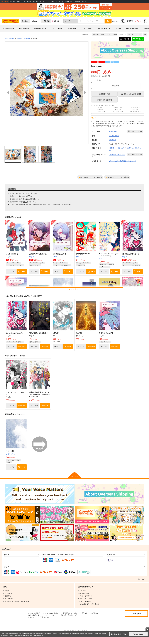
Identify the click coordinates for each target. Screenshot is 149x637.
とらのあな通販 (9, 38)
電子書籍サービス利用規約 (90, 613)
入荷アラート (136, 131)
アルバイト (85, 2)
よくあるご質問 (64, 2)
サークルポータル (32, 2)
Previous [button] (8, 92)
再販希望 (115, 85)
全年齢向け (25, 21)
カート (22, 271)
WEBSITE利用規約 (34, 613)
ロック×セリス (80, 265)
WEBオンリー (53, 2)
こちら (26, 193)
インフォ (12, 2)
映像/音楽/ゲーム (132, 28)
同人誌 (19, 38)
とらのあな (4, 2)
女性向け (57, 21)
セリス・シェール (105, 267)
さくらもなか (10, 454)
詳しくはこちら (142, 579)
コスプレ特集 (87, 28)
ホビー (118, 28)
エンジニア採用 (75, 2)
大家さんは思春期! (98, 34)
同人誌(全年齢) (8, 28)
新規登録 (130, 21)
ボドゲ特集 (72, 28)
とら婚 (23, 2)
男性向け (47, 21)
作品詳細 (21, 346)
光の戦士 (9, 462)
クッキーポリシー (50, 615)
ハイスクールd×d (111, 34)
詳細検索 (115, 21)
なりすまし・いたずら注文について (39, 617)
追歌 (77, 257)
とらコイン (43, 2)
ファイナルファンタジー (14, 263)
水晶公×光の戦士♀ (35, 265)
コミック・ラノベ (103, 28)
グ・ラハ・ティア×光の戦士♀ (15, 265)
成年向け (35, 21)
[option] (46, 93)
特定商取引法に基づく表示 (69, 615)
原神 (144, 34)
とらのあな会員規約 (51, 613)
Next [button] (85, 92)
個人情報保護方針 (33, 615)
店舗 (18, 2)
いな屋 (8, 257)
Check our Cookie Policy (119, 634)
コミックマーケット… (135, 34)
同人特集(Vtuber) (40, 28)
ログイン (137, 21)
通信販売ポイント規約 (70, 613)
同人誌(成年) (24, 28)
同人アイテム (58, 28)
